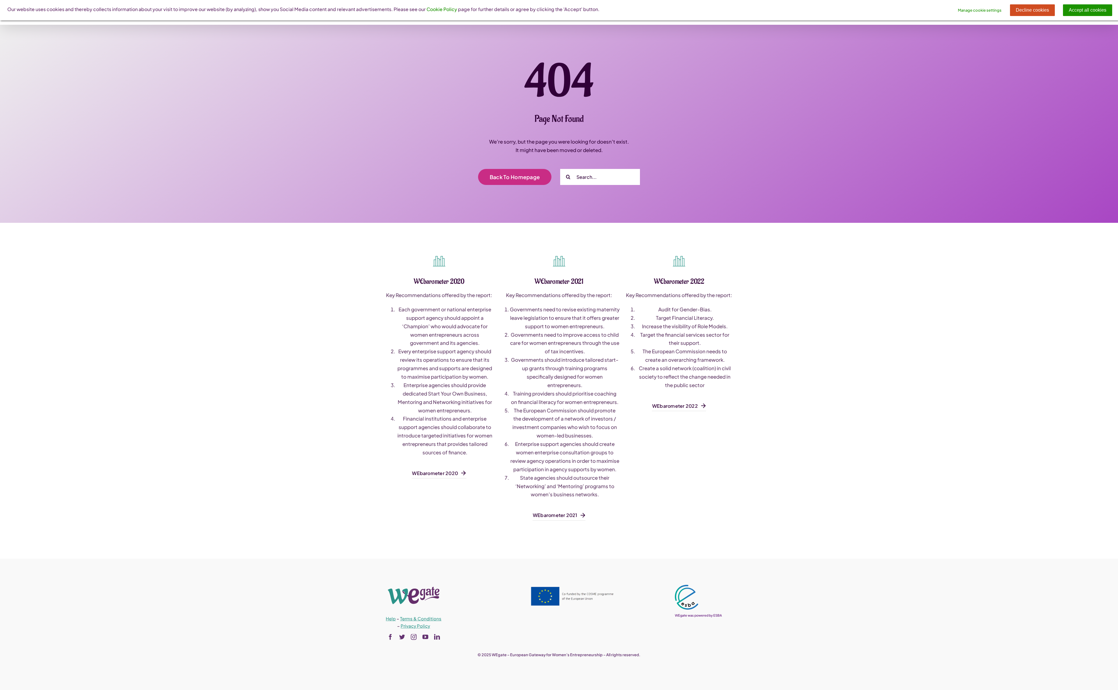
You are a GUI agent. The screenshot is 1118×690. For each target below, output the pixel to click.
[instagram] (414, 637)
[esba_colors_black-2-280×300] (686, 587)
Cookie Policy (442, 9)
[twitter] (402, 637)
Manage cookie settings (980, 10)
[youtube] (425, 637)
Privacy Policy (415, 626)
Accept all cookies (1087, 10)
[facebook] (390, 637)
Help (391, 618)
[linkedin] (437, 637)
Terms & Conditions (420, 618)
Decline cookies (1032, 10)
